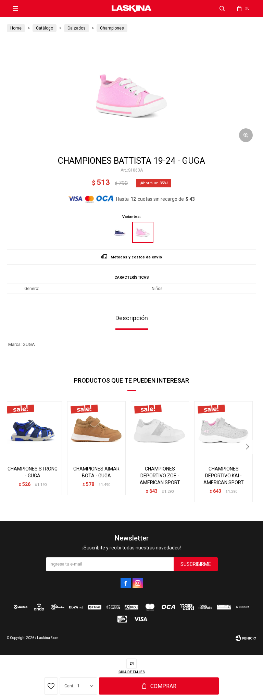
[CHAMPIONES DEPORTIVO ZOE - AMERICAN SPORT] (160, 430)
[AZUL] (120, 232)
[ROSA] (143, 232)
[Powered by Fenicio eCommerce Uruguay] (246, 638)
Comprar (163, 686)
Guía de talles (131, 672)
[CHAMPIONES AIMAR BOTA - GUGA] (96, 430)
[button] (222, 8)
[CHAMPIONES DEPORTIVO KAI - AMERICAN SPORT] (223, 430)
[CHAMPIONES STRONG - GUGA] (32, 430)
